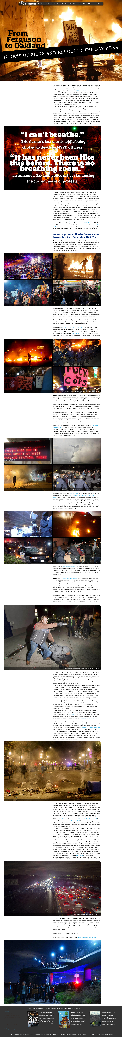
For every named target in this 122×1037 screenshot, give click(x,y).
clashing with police (77, 333)
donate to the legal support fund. (87, 937)
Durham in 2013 (75, 821)
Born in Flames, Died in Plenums (12, 1017)
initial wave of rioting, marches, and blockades (70, 221)
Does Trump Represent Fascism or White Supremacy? (14, 1010)
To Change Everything (10, 1029)
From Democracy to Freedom (11, 1025)
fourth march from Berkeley (70, 578)
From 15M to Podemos (10, 1023)
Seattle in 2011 (61, 819)
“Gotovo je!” (7, 1019)
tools (58, 3)
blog (84, 3)
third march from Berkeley (70, 566)
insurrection (84, 87)
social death (79, 855)
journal (46, 3)
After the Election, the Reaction (12, 1015)
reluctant (71, 714)
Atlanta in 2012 (82, 819)
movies (65, 3)
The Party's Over (8, 1027)
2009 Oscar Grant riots (82, 91)
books (40, 3)
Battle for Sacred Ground (10, 1013)
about (90, 3)
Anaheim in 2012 (92, 819)
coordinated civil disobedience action (72, 327)
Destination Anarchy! (9, 1021)
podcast (72, 3)
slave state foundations (80, 859)
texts (53, 3)
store (79, 3)
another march (74, 493)
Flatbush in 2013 (65, 821)
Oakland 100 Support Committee (91, 727)
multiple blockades (88, 223)
